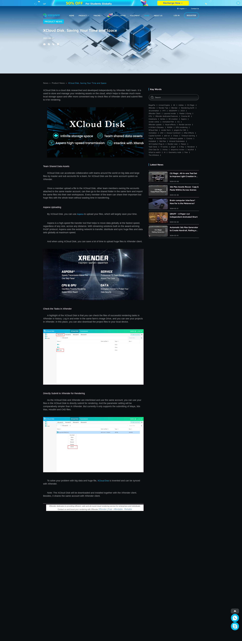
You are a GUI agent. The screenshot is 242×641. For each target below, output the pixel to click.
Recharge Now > (173, 3)
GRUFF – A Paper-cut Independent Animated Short (184, 215)
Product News (58, 83)
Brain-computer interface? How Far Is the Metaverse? (182, 201)
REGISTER (191, 15)
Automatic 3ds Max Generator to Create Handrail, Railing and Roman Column (184, 229)
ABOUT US (158, 15)
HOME (71, 15)
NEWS (146, 15)
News (45, 83)
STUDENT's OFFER (118, 15)
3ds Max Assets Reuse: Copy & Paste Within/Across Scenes (184, 188)
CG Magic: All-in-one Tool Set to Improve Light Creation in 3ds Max (183, 175)
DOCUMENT (135, 15)
